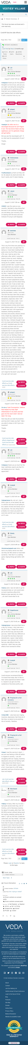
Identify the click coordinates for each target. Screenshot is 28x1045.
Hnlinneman (14, 158)
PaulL (12, 48)
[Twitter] (8, 973)
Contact (7, 985)
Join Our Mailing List (11, 988)
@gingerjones (5, 500)
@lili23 (3, 206)
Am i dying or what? (15, 891)
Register (16, 863)
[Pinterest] (16, 973)
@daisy (3, 804)
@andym (4, 124)
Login (10, 863)
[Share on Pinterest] (10, 916)
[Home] (5, 2)
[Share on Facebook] (3, 916)
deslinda (13, 230)
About (7, 983)
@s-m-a (3, 407)
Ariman (16, 888)
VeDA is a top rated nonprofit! (14, 1035)
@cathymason (6, 173)
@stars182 (5, 715)
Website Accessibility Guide (13, 1016)
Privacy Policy (9, 1011)
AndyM (12, 485)
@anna (3, 588)
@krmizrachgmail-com (8, 548)
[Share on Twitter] (7, 916)
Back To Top (14, 1043)
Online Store (8, 1008)
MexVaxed (13, 789)
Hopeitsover (11, 440)
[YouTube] (23, 973)
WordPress (24, 965)
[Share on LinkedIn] (14, 916)
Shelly (12, 533)
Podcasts (7, 999)
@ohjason (4, 83)
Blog (6, 997)
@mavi (3, 752)
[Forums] (2, 19)
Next (23, 40)
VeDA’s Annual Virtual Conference (15, 991)
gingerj (12, 109)
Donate (7, 1005)
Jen (3, 779)
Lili (11, 68)
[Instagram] (12, 973)
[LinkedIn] (19, 973)
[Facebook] (4, 973)
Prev (15, 40)
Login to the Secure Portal (12, 994)
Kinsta (18, 967)
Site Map (7, 1002)
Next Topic (6, 878)
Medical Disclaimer (10, 1014)
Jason (12, 191)
